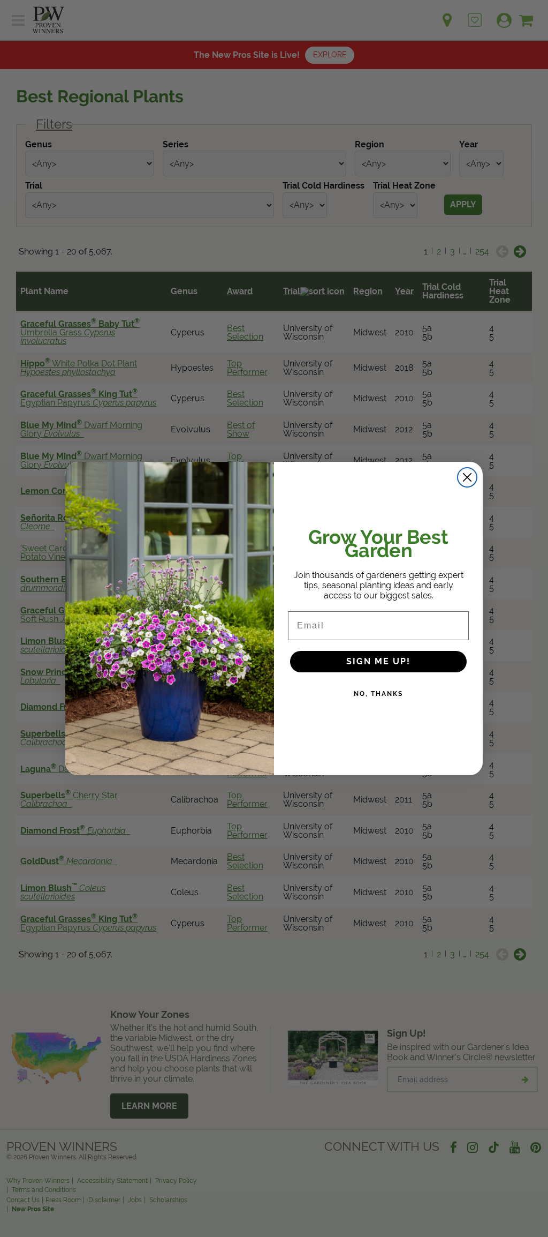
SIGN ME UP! (378, 661)
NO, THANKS (378, 694)
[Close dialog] (467, 477)
